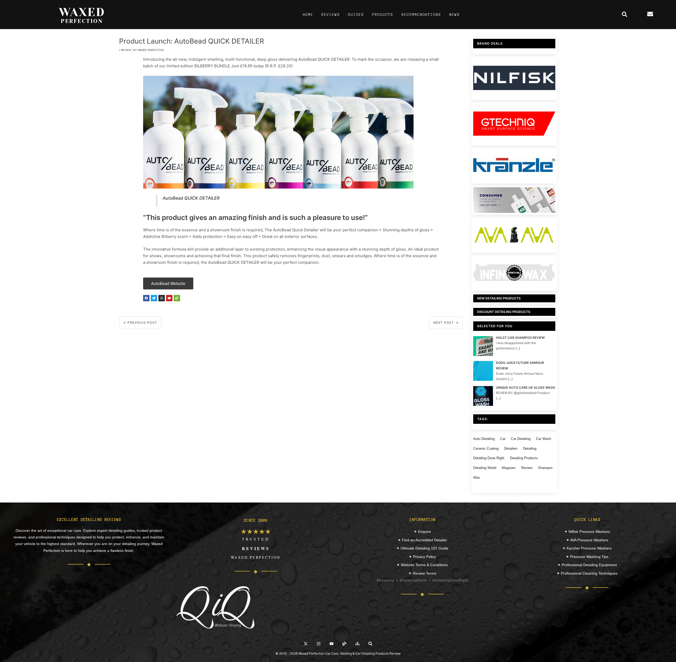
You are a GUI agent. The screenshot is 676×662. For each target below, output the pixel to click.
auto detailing (484, 439)
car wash (543, 439)
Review (126, 49)
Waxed (82, 12)
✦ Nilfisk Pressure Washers (587, 531)
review (526, 468)
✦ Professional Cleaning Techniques (587, 573)
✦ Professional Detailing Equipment (587, 565)
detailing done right (488, 458)
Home (308, 15)
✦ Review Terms (422, 573)
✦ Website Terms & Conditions (422, 565)
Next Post (445, 323)
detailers (511, 448)
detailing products (524, 458)
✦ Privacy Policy (422, 557)
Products (382, 15)
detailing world (484, 468)
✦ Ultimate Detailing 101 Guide (422, 548)
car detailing (521, 439)
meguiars (509, 468)
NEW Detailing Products (499, 298)
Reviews (330, 15)
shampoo (545, 468)
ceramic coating (486, 448)
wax (476, 478)
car (502, 439)
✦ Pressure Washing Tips (587, 557)
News (454, 15)
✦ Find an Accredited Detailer (422, 540)
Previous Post (140, 323)
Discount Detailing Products (503, 312)
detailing (529, 448)
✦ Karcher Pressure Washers (587, 548)
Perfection (82, 21)
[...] (517, 348)
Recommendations (421, 15)
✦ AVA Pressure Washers (587, 540)
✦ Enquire (422, 531)
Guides (356, 15)
